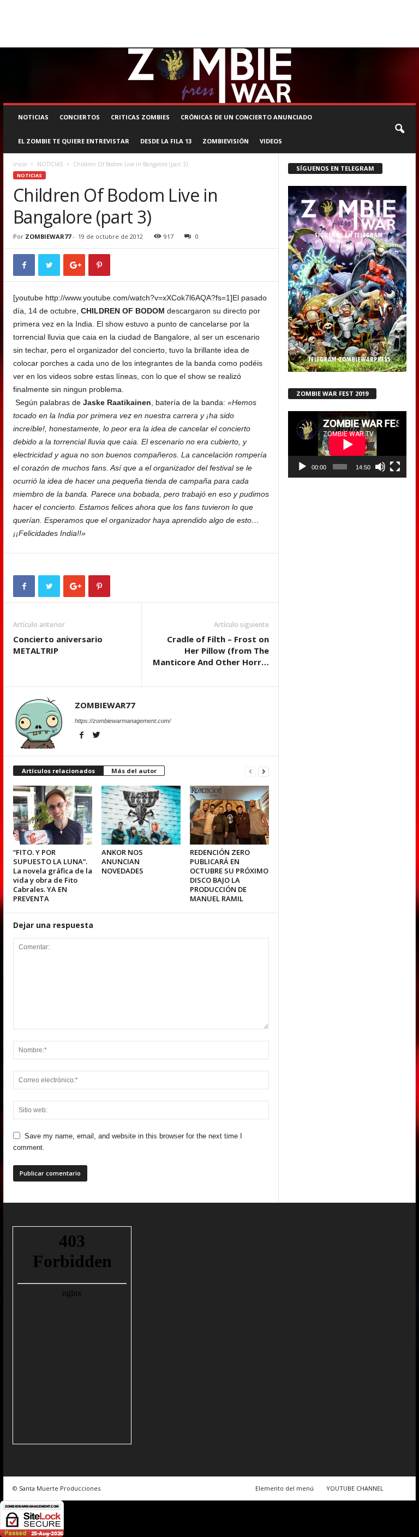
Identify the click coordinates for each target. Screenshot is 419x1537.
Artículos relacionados (58, 771)
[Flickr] (373, 39)
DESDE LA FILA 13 (165, 141)
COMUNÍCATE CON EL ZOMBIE (271, 7)
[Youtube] (407, 39)
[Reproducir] (302, 466)
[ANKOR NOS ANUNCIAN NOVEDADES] (141, 815)
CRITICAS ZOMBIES (140, 117)
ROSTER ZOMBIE (26, 23)
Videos (271, 141)
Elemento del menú (284, 1488)
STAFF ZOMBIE (343, 7)
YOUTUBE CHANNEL (355, 1488)
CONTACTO (389, 7)
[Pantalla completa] (395, 466)
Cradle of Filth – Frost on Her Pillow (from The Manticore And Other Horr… (211, 650)
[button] (399, 129)
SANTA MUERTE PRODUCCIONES (174, 7)
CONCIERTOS (79, 117)
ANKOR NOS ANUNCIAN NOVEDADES (122, 861)
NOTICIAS (33, 117)
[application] (347, 444)
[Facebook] (356, 39)
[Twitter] (390, 39)
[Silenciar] (380, 466)
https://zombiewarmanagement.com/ (123, 721)
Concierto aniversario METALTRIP (58, 645)
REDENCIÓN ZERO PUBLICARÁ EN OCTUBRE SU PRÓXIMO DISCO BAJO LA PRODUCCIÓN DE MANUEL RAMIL (229, 875)
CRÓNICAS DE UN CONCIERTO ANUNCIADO (246, 117)
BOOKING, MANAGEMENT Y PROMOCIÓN (61, 7)
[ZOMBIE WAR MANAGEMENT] (209, 75)
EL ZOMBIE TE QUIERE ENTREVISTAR (73, 141)
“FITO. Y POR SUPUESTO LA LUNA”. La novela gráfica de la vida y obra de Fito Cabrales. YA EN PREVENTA (52, 875)
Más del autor (134, 771)
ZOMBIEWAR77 (48, 236)
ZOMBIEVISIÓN (225, 141)
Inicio (20, 164)
